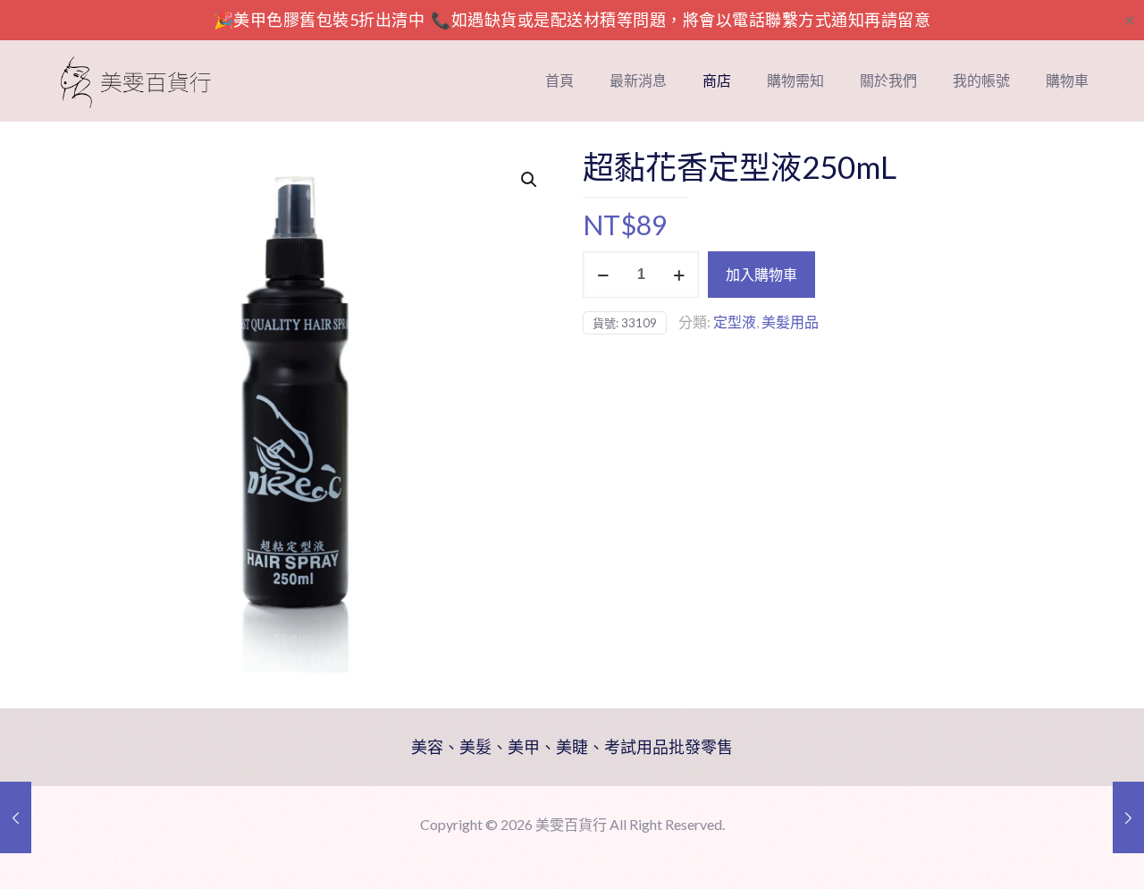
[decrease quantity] (602, 274)
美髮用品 (790, 321)
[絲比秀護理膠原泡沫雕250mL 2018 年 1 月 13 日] (15, 817)
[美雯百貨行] (135, 80)
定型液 (734, 321)
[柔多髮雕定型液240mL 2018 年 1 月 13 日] (1128, 817)
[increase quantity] (678, 274)
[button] (530, 180)
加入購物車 (761, 274)
